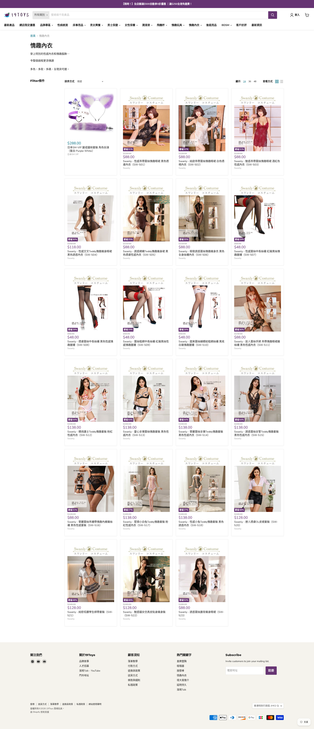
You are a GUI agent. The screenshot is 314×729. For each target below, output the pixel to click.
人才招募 (84, 666)
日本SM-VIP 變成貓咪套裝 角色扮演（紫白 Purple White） (88, 149)
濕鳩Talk (181, 689)
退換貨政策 (134, 670)
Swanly (126, 168)
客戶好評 (241, 25)
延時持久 (182, 685)
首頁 (32, 35)
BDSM (226, 25)
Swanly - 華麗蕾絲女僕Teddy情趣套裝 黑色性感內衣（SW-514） (201, 433)
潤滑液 (146, 25)
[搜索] (272, 15)
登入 (297, 14)
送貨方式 (133, 675)
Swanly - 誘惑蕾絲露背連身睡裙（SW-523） (201, 613)
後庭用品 (211, 25)
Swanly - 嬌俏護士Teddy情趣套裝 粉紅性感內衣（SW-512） (90, 433)
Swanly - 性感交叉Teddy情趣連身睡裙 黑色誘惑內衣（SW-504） (89, 253)
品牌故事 (84, 661)
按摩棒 (180, 670)
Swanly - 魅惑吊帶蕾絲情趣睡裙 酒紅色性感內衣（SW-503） (257, 162)
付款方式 (133, 666)
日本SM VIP (72, 154)
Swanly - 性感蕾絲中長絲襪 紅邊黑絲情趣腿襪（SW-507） (257, 253)
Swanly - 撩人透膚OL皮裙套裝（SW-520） (256, 523)
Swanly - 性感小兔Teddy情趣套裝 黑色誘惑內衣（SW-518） (201, 523)
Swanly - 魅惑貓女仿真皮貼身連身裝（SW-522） (144, 613)
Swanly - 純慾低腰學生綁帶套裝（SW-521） (90, 613)
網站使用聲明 (95, 704)
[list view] (281, 81)
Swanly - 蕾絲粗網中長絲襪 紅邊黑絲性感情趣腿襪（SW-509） (146, 343)
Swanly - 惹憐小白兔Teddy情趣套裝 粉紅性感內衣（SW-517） (145, 523)
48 (255, 81)
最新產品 (9, 25)
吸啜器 (180, 666)
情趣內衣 (194, 25)
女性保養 (130, 25)
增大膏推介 (183, 680)
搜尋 (32, 704)
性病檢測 (62, 25)
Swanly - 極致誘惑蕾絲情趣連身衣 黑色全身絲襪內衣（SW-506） (201, 253)
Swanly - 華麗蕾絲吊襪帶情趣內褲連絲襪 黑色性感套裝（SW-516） (90, 523)
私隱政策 (133, 685)
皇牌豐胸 (182, 661)
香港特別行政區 (266, 705)
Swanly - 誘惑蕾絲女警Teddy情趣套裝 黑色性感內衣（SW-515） (256, 433)
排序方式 (69, 81)
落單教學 (133, 661)
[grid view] (277, 81)
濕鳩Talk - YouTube (89, 670)
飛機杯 (161, 25)
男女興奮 (95, 25)
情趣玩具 (177, 25)
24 (244, 81)
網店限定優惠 (27, 25)
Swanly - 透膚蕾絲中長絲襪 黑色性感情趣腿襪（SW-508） (90, 343)
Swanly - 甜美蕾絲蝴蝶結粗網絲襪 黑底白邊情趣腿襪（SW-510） (201, 343)
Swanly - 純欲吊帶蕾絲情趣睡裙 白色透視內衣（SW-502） (201, 162)
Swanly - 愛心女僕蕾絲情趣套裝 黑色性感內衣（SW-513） (146, 433)
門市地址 (84, 675)
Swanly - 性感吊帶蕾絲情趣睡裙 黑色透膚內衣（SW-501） (146, 162)
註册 (271, 670)
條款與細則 (134, 680)
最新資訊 (257, 25)
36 (249, 81)
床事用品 (78, 25)
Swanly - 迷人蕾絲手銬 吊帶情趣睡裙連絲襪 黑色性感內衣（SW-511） (257, 343)
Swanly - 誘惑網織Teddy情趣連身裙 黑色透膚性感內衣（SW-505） (145, 253)
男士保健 (113, 25)
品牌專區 (45, 25)
